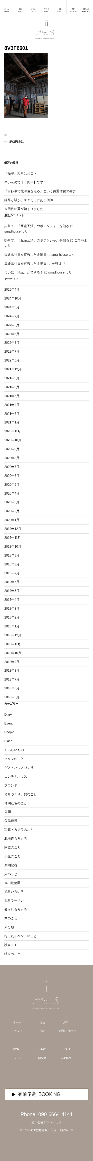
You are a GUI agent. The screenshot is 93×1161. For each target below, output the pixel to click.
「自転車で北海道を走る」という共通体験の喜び (40, 191)
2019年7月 (11, 573)
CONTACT (67, 1058)
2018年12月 (12, 635)
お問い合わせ (67, 1030)
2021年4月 (11, 405)
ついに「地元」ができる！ (23, 272)
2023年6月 (11, 334)
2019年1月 (11, 626)
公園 (7, 812)
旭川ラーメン (14, 900)
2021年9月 (11, 378)
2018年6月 (11, 688)
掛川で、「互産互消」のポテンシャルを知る (36, 226)
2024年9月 (11, 307)
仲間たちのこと (15, 803)
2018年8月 (11, 670)
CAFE (67, 1049)
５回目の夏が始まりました (23, 209)
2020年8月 (11, 458)
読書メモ (10, 945)
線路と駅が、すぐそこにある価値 (28, 200)
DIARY (42, 1058)
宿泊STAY (20, 10)
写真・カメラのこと (19, 829)
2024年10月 (12, 298)
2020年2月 (11, 511)
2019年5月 (11, 591)
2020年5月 (11, 484)
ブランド (10, 785)
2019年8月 (11, 564)
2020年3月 (11, 502)
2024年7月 (11, 316)
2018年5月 (11, 697)
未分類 (9, 927)
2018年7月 (11, 679)
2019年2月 (11, 617)
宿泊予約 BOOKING (39, 1094)
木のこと (10, 918)
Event (8, 723)
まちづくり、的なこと (20, 794)
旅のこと (10, 874)
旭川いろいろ (14, 891)
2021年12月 (12, 369)
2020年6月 (11, 475)
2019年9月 (11, 555)
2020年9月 (11, 449)
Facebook (58, 1075)
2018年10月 (12, 653)
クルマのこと (14, 758)
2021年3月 (11, 413)
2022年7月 (11, 351)
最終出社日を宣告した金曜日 (25, 254)
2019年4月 (11, 599)
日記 (42, 1030)
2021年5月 (11, 396)
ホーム (17, 1022)
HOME (17, 1049)
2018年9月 (11, 662)
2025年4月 (11, 289)
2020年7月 (11, 467)
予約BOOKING (73, 10)
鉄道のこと (12, 954)
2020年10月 (12, 440)
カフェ (67, 1022)
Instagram (35, 1075)
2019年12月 (12, 529)
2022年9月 (11, 342)
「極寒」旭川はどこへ (20, 173)
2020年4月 (11, 493)
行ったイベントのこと (20, 936)
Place (8, 741)
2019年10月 (12, 546)
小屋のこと (12, 856)
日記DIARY (60, 10)
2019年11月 (12, 537)
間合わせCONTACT (86, 10)
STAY (42, 1049)
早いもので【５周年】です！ (25, 182)
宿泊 (42, 1022)
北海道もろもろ (15, 838)
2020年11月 (12, 431)
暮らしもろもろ (15, 909)
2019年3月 (11, 608)
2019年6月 (11, 582)
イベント (17, 1030)
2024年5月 (11, 325)
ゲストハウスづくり (19, 767)
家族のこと (12, 847)
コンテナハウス (15, 776)
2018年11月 (12, 644)
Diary (8, 714)
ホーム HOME (6, 10)
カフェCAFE (33, 10)
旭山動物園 (12, 883)
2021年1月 (11, 422)
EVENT (17, 1058)
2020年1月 (11, 520)
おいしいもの (14, 750)
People (9, 732)
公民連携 (10, 820)
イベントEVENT (46, 10)
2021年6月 (11, 387)
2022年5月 (11, 360)
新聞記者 (10, 865)
